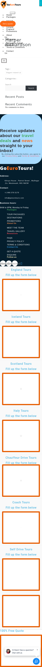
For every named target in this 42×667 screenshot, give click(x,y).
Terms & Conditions (15, 47)
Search (8, 84)
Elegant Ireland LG (13, 73)
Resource (10, 39)
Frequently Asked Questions (14, 44)
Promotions (11, 31)
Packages (11, 17)
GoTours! (16, 168)
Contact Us (9, 52)
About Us (8, 36)
